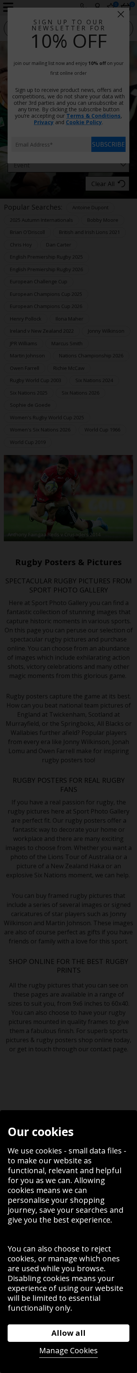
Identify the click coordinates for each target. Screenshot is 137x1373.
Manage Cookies (68, 1350)
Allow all (68, 1333)
